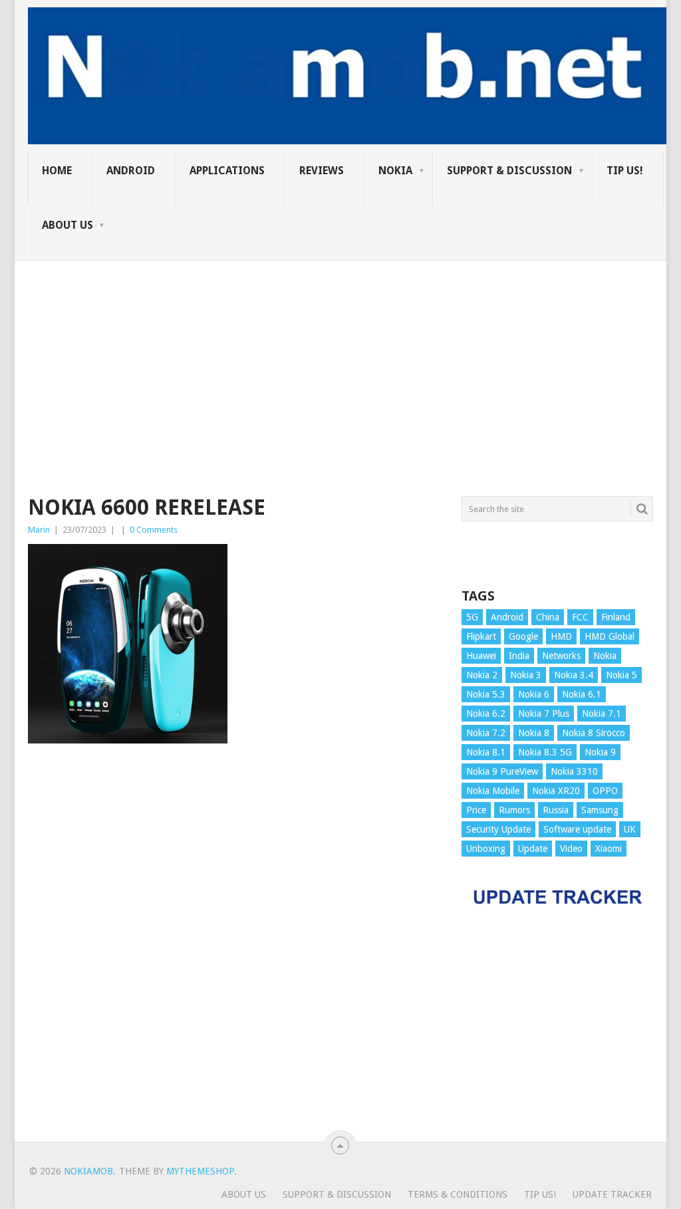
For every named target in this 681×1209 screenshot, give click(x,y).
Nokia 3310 (574, 771)
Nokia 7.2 (485, 733)
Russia (556, 810)
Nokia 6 (533, 694)
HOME (57, 170)
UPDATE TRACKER (612, 1194)
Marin (39, 530)
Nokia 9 (600, 752)
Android (130, 170)
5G (472, 617)
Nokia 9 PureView (502, 771)
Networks (561, 655)
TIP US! (625, 170)
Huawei (481, 655)
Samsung (599, 810)
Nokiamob (88, 1171)
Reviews (321, 170)
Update (532, 848)
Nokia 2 (481, 675)
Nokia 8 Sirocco (593, 733)
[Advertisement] (340, 354)
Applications (227, 170)
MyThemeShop (200, 1171)
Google (523, 636)
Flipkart (481, 636)
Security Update (498, 829)
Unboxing (485, 848)
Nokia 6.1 (581, 694)
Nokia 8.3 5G (545, 752)
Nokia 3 (525, 675)
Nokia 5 (621, 675)
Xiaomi (608, 848)
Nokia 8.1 (485, 752)
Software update (577, 829)
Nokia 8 (533, 733)
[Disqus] (235, 949)
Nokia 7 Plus (543, 713)
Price (476, 810)
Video (571, 848)
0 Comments (154, 530)
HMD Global (609, 636)
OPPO (605, 790)
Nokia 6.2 (485, 713)
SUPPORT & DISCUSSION (509, 170)
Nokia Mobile (492, 790)
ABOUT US (67, 225)
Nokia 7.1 (601, 713)
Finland (615, 617)
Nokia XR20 (556, 790)
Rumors (514, 810)
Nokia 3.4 (573, 675)
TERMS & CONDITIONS (457, 1194)
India (519, 655)
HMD (561, 636)
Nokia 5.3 (485, 694)
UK (630, 829)
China (547, 617)
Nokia (395, 170)
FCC (580, 617)
